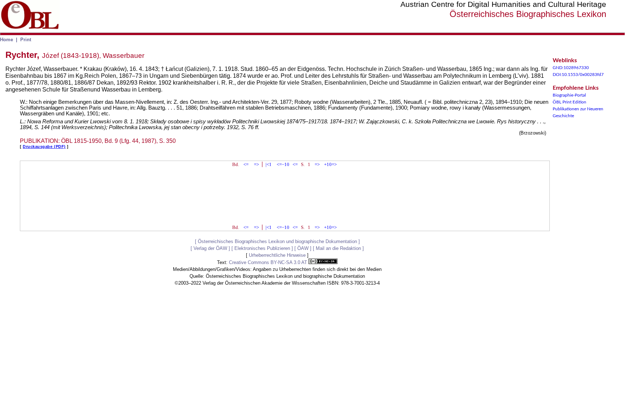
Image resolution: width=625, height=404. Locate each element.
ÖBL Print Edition (569, 102)
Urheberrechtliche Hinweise (277, 255)
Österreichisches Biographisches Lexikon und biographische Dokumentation (277, 241)
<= (245, 164)
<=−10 (283, 164)
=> (256, 164)
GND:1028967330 (571, 67)
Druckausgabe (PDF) (44, 146)
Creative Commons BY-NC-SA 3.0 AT (269, 262)
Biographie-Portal (569, 95)
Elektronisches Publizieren (262, 248)
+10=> (330, 164)
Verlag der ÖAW (210, 248)
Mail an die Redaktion (338, 248)
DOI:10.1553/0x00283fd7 (578, 74)
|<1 (268, 164)
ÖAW (303, 248)
